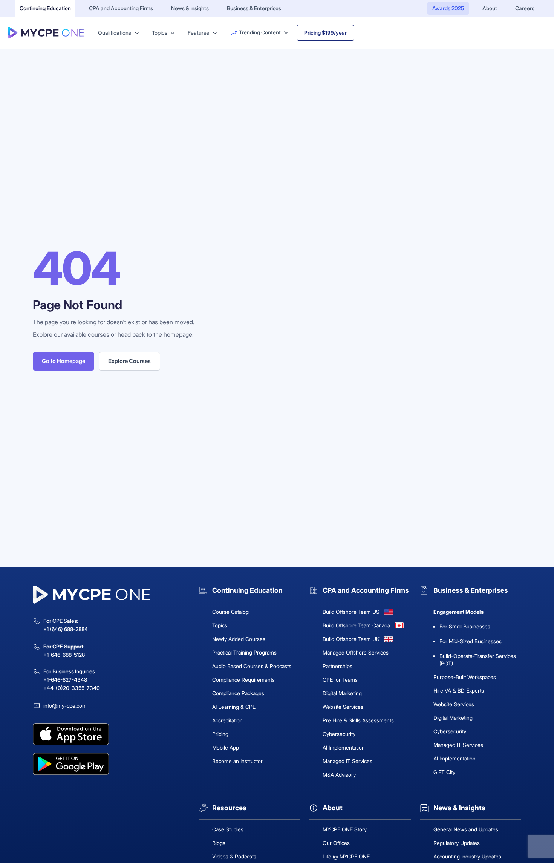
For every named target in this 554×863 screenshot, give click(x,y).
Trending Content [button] (260, 32)
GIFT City (444, 772)
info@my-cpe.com (65, 705)
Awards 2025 (448, 8)
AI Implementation (344, 747)
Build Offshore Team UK (351, 639)
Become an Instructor (237, 761)
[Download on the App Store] (111, 734)
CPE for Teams (340, 679)
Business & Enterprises (254, 8)
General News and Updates (465, 829)
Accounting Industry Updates (467, 856)
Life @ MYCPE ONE (346, 856)
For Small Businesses (464, 626)
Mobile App (225, 747)
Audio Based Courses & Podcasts (251, 666)
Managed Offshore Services (356, 652)
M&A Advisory (339, 774)
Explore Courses (129, 361)
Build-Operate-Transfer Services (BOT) (477, 660)
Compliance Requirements (243, 679)
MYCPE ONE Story (345, 829)
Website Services (343, 707)
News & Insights (190, 8)
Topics (219, 625)
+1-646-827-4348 (65, 679)
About (489, 8)
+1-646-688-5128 (64, 654)
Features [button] (199, 32)
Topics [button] (160, 32)
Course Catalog (230, 612)
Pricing (220, 734)
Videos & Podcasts (234, 856)
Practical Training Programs (244, 652)
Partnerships (337, 666)
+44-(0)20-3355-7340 (71, 688)
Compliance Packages (238, 693)
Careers (524, 8)
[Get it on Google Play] (111, 764)
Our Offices (336, 843)
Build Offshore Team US (351, 612)
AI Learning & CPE (234, 707)
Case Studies (227, 829)
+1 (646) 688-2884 (65, 629)
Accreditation (227, 720)
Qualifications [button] (115, 32)
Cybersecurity (339, 734)
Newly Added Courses (238, 639)
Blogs (218, 843)
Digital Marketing (342, 693)
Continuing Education (45, 8)
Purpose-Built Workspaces (464, 677)
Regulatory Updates (456, 843)
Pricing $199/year (325, 32)
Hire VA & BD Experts (458, 690)
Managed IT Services (347, 761)
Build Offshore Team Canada (356, 625)
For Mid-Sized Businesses (470, 641)
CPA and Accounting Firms (121, 8)
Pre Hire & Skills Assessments (358, 720)
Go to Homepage (63, 361)
